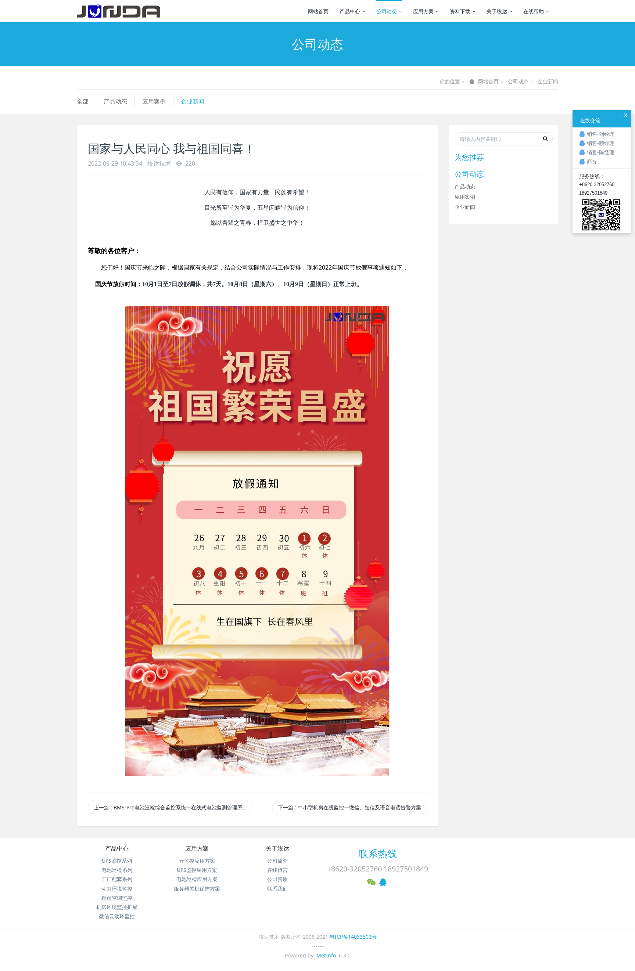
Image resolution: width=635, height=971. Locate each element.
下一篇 (349, 807)
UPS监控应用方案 (197, 869)
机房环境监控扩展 (116, 906)
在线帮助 (533, 11)
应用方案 (423, 11)
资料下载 (460, 11)
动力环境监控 (116, 888)
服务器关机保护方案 (197, 888)
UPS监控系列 (117, 860)
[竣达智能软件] (118, 11)
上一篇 (171, 807)
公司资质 (277, 879)
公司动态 (386, 11)
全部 (83, 101)
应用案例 (154, 101)
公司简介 (277, 860)
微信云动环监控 (117, 916)
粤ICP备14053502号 (353, 936)
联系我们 (277, 888)
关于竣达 (497, 11)
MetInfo (326, 955)
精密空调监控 (116, 897)
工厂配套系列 (116, 879)
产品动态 (115, 101)
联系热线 (378, 853)
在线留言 (277, 869)
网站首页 (318, 11)
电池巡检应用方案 (197, 879)
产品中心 (350, 11)
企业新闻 (548, 81)
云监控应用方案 (197, 860)
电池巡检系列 (116, 869)
